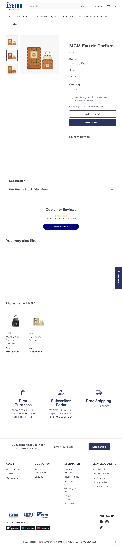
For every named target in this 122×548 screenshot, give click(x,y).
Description (17, 181)
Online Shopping (45, 16)
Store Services (100, 486)
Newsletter (14, 24)
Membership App (102, 469)
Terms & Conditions (70, 471)
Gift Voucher (100, 478)
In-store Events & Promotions (93, 16)
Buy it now (92, 122)
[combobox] (56, 6)
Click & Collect (100, 482)
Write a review (61, 226)
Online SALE (67, 16)
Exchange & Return (70, 490)
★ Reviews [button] (118, 277)
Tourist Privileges (102, 473)
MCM (72, 52)
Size (72, 70)
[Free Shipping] (99, 392)
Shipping (74, 107)
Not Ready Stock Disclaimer (29, 189)
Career (9, 473)
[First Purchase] (23, 392)
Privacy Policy (71, 476)
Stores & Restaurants (19, 16)
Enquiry (39, 476)
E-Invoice (69, 503)
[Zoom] (39, 54)
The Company (13, 469)
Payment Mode (69, 483)
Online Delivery (68, 497)
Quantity (74, 84)
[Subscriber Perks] (61, 392)
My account (12, 478)
